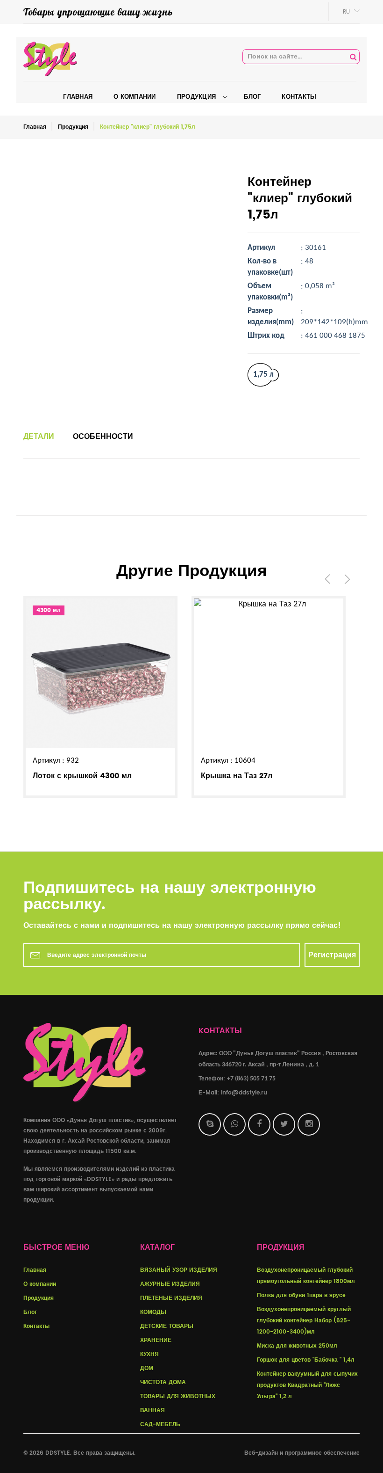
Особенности (103, 436)
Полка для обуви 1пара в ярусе (301, 1295)
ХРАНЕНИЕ (155, 1340)
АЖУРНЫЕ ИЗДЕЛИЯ (170, 1284)
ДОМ (146, 1368)
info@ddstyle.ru (244, 1092)
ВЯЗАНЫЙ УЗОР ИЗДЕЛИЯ (178, 1270)
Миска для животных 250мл (297, 1346)
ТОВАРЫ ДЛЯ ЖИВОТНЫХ (177, 1396)
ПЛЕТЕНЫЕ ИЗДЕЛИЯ (171, 1298)
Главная (34, 127)
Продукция (73, 127)
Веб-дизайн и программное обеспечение (302, 1453)
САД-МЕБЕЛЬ (160, 1424)
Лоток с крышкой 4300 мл (82, 776)
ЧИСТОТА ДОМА (163, 1382)
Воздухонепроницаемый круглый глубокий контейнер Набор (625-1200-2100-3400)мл (304, 1320)
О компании (39, 1284)
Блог (30, 1312)
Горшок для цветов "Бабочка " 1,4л (306, 1360)
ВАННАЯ (152, 1410)
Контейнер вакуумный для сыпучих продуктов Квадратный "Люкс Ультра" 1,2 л (307, 1385)
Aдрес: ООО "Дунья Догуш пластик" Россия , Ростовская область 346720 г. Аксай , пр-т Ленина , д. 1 (278, 1059)
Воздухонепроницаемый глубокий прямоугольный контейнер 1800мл (306, 1276)
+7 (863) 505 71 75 (251, 1078)
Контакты (36, 1326)
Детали (38, 436)
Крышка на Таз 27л (236, 776)
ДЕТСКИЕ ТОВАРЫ (166, 1326)
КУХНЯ (149, 1354)
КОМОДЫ (153, 1312)
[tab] (38, 436)
